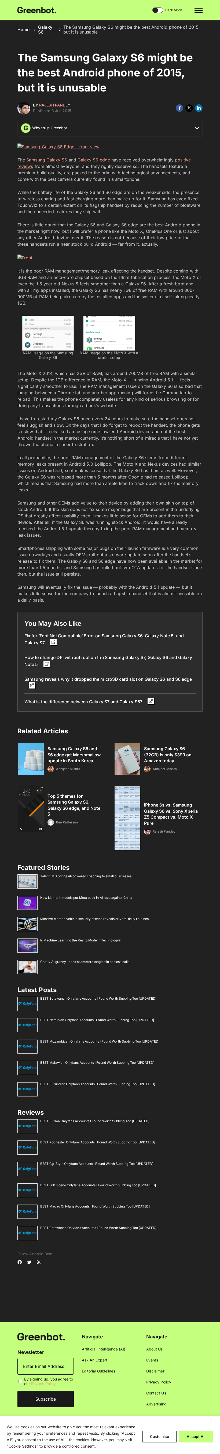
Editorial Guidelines (98, 1371)
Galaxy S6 (45, 29)
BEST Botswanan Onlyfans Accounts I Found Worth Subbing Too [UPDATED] (98, 998)
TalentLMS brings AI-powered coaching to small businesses (85, 876)
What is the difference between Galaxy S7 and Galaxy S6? (83, 701)
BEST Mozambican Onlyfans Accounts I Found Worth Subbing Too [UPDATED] (99, 1041)
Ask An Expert (94, 1360)
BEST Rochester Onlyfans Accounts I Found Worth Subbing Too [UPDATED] (97, 1142)
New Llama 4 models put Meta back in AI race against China (86, 898)
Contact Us (156, 1393)
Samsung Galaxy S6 (46, 160)
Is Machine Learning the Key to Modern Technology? (80, 940)
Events (152, 1360)
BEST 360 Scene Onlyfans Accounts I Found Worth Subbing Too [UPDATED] (98, 1185)
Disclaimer (155, 1371)
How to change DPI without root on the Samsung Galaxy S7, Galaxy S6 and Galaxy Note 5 (108, 661)
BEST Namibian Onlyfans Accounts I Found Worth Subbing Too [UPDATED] (97, 1020)
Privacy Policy (43, 1383)
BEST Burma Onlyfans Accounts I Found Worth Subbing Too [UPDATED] (94, 1121)
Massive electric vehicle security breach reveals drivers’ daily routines (94, 919)
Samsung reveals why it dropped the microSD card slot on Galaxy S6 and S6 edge (108, 679)
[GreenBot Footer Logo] (41, 1336)
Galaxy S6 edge (94, 160)
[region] (110, 1435)
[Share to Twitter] (189, 108)
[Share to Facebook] (179, 108)
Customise (159, 1436)
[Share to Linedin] (199, 108)
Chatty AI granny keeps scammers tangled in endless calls (84, 962)
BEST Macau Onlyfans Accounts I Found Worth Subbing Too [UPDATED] (95, 1206)
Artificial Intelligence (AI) (103, 1349)
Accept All (196, 1436)
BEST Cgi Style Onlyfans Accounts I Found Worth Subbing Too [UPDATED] (96, 1164)
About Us (154, 1349)
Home (23, 29)
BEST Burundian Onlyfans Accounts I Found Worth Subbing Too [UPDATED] (97, 1084)
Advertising (156, 1404)
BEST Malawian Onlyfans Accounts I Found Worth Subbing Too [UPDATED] (97, 1063)
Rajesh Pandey (54, 105)
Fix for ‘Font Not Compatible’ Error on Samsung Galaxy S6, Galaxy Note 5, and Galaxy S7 (104, 639)
